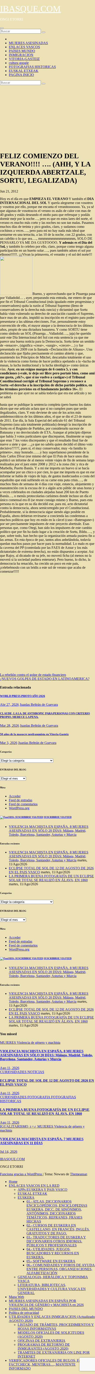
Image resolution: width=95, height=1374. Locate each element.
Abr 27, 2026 (9, 704)
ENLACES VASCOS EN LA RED (34, 1185)
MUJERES (8, 1042)
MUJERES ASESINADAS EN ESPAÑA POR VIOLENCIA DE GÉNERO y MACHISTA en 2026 (46, 1303)
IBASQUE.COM (30, 9)
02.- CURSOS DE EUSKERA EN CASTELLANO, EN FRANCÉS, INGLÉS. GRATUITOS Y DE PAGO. (58, 1229)
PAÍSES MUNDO (22, 51)
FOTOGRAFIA (39, 1097)
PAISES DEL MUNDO (26, 1309)
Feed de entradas (20, 800)
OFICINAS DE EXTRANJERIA (41, 1340)
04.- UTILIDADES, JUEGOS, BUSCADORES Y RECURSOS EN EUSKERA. (53, 1253)
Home (13, 1181)
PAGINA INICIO (21, 75)
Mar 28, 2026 (9, 725)
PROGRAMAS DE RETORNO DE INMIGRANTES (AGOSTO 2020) (44, 1346)
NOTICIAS (35, 1072)
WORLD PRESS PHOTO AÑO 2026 (22, 696)
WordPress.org (19, 808)
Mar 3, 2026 (8, 743)
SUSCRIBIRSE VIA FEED (58, 817)
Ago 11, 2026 (9, 1068)
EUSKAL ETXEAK (23, 71)
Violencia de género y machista (38, 1042)
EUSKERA (26, 1197)
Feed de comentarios (23, 804)
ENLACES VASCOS (24, 47)
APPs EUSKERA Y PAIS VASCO (42, 1189)
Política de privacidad (24, 1313)
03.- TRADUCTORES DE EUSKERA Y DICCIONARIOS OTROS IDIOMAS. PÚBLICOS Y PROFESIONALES (56, 1241)
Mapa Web (16, 1297)
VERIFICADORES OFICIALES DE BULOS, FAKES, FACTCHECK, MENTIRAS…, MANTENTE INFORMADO (49, 1364)
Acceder (15, 796)
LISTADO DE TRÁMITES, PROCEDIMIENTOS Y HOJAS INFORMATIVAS (56, 1327)
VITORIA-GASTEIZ (24, 59)
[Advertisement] (47, 117)
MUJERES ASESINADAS (28, 43)
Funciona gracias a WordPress (21, 1174)
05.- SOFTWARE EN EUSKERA (51, 1261)
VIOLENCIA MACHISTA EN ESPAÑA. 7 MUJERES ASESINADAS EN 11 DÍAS (42, 1141)
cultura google (19, 63)
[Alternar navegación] (2, 28)
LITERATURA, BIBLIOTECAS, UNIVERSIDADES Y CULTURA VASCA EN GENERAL (52, 1289)
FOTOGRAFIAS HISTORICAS (32, 67)
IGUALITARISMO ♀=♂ (18, 1126)
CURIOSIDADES (13, 1072)
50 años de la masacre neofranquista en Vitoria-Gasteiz (34, 734)
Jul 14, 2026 (8, 1151)
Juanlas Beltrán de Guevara (39, 704)
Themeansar (78, 1174)
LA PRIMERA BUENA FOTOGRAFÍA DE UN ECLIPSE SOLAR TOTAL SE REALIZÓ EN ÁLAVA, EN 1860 (51, 878)
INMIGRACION (21, 55)
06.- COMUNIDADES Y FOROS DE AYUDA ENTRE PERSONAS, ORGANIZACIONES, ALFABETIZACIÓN (61, 1269)
